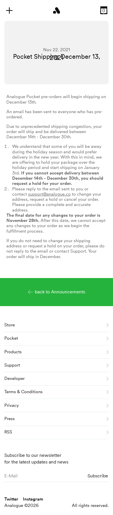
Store (9, 325)
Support (12, 365)
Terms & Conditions (23, 391)
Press (9, 418)
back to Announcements (60, 292)
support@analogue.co (49, 194)
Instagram (33, 499)
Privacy (11, 405)
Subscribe (98, 476)
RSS (8, 432)
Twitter (11, 499)
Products (13, 351)
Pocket (11, 338)
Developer (14, 378)
